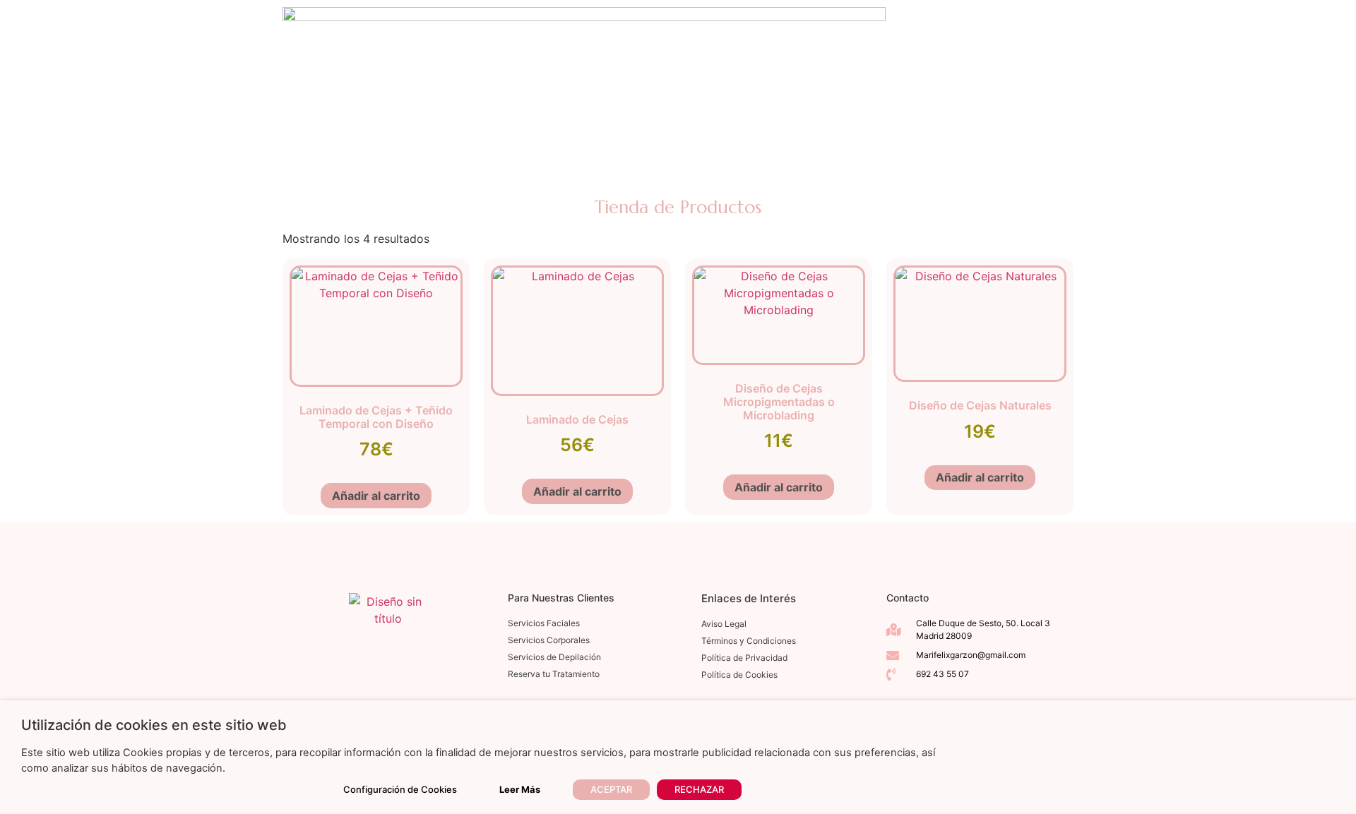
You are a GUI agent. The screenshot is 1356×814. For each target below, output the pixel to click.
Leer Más (519, 789)
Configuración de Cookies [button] (400, 789)
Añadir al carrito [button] (376, 496)
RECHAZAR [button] (699, 789)
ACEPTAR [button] (611, 789)
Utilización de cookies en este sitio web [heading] (154, 725)
